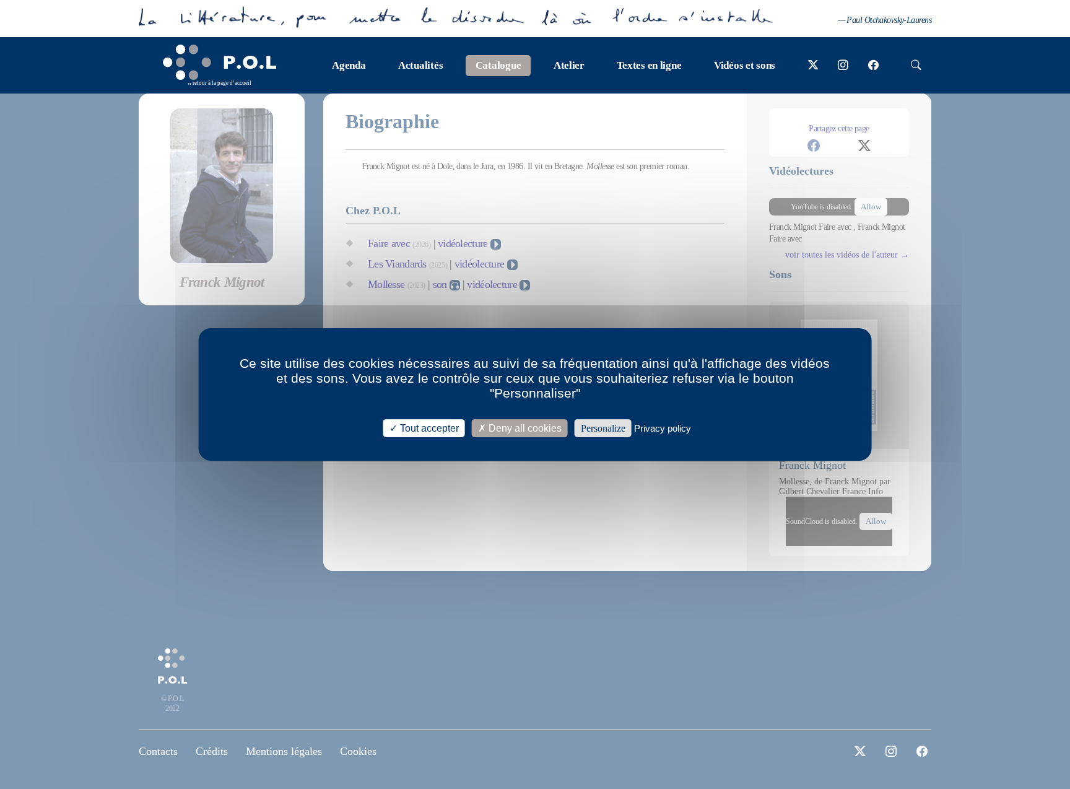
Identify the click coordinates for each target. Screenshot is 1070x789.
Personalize (603, 428)
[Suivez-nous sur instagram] (843, 65)
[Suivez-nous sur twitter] (813, 65)
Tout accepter (428, 428)
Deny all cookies (524, 428)
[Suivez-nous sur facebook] (873, 65)
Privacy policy (662, 428)
